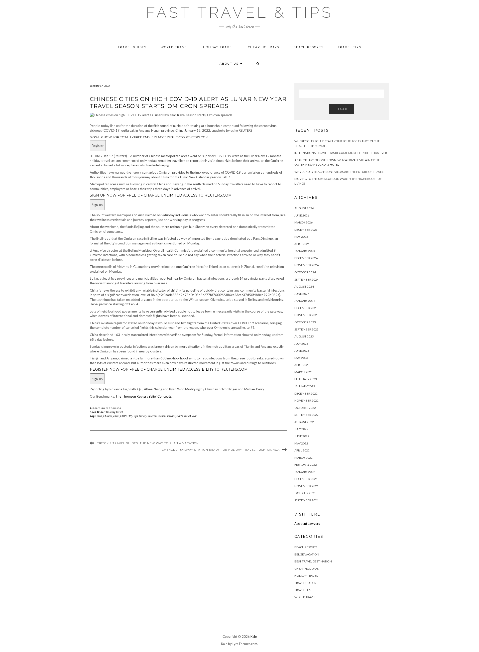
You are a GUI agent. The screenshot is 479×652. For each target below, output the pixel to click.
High (135, 416)
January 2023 (304, 386)
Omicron (151, 416)
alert (99, 416)
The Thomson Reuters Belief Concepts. (144, 396)
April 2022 (302, 450)
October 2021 (305, 493)
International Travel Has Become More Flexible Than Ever (340, 153)
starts (179, 416)
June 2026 (301, 215)
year (194, 416)
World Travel (175, 47)
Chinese (107, 416)
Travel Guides (132, 47)
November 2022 (306, 400)
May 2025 (301, 236)
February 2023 (305, 379)
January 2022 (304, 472)
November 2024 (306, 265)
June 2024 (301, 294)
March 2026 (303, 222)
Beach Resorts (308, 47)
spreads (171, 416)
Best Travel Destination (313, 561)
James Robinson (110, 408)
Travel (187, 416)
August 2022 (304, 422)
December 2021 (306, 479)
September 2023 (306, 329)
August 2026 (304, 208)
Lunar (142, 416)
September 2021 (306, 500)
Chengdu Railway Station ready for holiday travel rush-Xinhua (221, 449)
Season (162, 416)
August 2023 (304, 336)
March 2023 (303, 372)
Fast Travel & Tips (239, 12)
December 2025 (306, 229)
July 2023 (301, 343)
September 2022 (306, 415)
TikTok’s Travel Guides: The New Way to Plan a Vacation (148, 443)
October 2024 (305, 272)
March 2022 (303, 457)
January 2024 (304, 301)
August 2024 (304, 286)
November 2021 (306, 486)
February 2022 (305, 464)
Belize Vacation (306, 554)
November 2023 (306, 315)
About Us (230, 63)
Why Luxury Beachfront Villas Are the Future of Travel (338, 172)
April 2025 (302, 244)
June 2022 (301, 436)
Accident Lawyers (307, 524)
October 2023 (305, 322)
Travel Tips (349, 47)
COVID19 (125, 416)
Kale (253, 637)
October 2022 (305, 408)
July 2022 (301, 429)
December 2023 (306, 308)
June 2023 (301, 350)
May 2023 (301, 358)
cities (116, 416)
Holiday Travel (218, 47)
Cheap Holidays (263, 47)
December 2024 (306, 258)
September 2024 (306, 279)
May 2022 (301, 443)
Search (342, 108)
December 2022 (306, 393)
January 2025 (304, 251)
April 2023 (302, 365)
